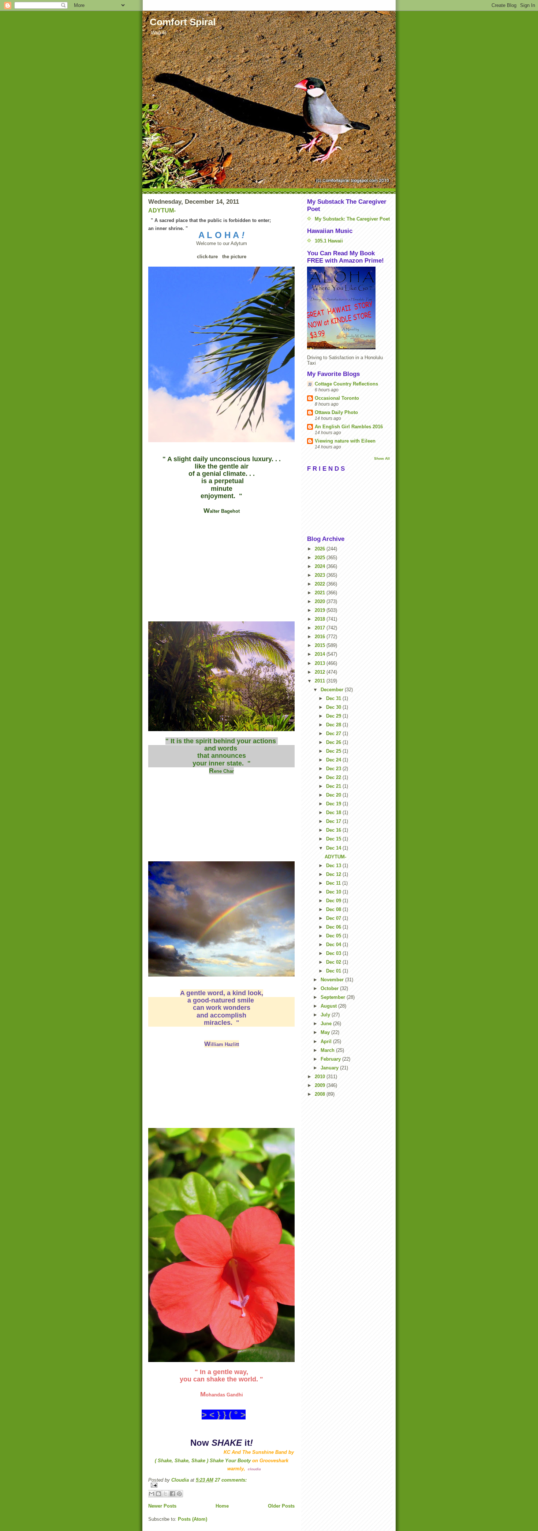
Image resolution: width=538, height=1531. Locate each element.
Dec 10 (334, 892)
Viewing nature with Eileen (345, 441)
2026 (320, 549)
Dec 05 (334, 935)
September (334, 997)
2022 (320, 584)
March (328, 1050)
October (330, 988)
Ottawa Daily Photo (336, 412)
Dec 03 (334, 953)
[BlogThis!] (158, 1493)
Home (222, 1506)
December (333, 689)
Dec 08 (334, 909)
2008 (320, 1094)
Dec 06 (334, 927)
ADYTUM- (162, 210)
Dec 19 (334, 803)
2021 (320, 592)
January (330, 1068)
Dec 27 (334, 733)
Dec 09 (334, 900)
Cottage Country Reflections (346, 384)
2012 (320, 672)
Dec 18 (334, 812)
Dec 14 (334, 848)
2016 (320, 636)
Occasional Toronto (337, 398)
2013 (320, 663)
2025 (320, 557)
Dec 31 (334, 698)
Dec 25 (334, 751)
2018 (320, 619)
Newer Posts (162, 1506)
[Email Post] (221, 1485)
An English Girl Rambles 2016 (349, 426)
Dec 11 (334, 883)
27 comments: (231, 1480)
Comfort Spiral (183, 21)
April (327, 1041)
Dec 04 (334, 944)
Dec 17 (334, 821)
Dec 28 (334, 724)
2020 (320, 601)
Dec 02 (334, 962)
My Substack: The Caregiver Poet (352, 219)
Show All (382, 458)
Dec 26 (334, 742)
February (331, 1059)
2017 (320, 628)
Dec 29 (334, 716)
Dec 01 (334, 971)
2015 (320, 645)
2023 (320, 575)
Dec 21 (334, 786)
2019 (320, 610)
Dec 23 (334, 768)
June (327, 1023)
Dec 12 (334, 874)
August (329, 1006)
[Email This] (151, 1493)
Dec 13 (334, 865)
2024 (320, 566)
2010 (320, 1076)
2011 (320, 681)
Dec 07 (334, 918)
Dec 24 (334, 760)
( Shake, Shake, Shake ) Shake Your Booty (203, 1460)
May (326, 1032)
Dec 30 (334, 707)
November (333, 979)
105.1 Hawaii (329, 241)
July (326, 1014)
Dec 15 (334, 839)
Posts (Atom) (192, 1519)
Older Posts (281, 1506)
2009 (320, 1085)
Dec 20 (334, 795)
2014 (320, 654)
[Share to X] (165, 1493)
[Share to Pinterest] (179, 1493)
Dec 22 (334, 777)
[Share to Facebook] (172, 1493)
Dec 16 (334, 830)
